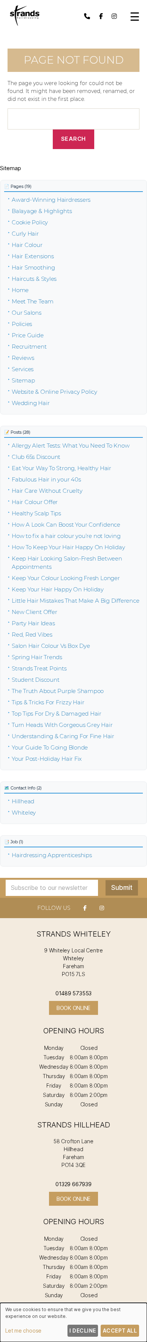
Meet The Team (33, 301)
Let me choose (23, 1330)
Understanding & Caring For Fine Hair (63, 736)
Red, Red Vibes (32, 634)
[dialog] (73, 1322)
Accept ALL (120, 1330)
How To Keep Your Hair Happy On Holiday (68, 547)
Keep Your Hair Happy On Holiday (58, 589)
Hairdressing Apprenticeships (52, 855)
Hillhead (23, 801)
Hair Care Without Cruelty (47, 490)
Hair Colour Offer (35, 502)
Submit (121, 887)
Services (23, 369)
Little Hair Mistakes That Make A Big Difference (75, 600)
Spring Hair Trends (37, 657)
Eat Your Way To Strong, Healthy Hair (61, 468)
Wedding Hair (30, 403)
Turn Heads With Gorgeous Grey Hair (62, 724)
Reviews (23, 357)
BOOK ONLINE (74, 1008)
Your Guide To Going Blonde (50, 747)
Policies (22, 324)
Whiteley (24, 812)
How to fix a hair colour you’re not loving (66, 535)
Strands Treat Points (39, 668)
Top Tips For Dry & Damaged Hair (56, 713)
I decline (82, 1330)
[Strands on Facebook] (101, 16)
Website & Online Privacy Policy (54, 391)
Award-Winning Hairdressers (51, 199)
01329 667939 (73, 1184)
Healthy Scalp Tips (36, 513)
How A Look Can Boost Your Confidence (66, 524)
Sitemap (23, 380)
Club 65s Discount (36, 456)
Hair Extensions (33, 256)
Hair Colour (27, 244)
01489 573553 (73, 993)
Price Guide (28, 335)
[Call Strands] (87, 16)
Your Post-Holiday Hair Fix (47, 758)
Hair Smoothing (33, 267)
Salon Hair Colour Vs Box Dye (51, 645)
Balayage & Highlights (42, 211)
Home (20, 290)
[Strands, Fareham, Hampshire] (25, 25)
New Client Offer (34, 611)
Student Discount (35, 679)
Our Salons (26, 312)
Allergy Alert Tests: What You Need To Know (71, 445)
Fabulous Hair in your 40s (46, 479)
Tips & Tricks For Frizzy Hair (48, 702)
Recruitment (29, 346)
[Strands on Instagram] (114, 16)
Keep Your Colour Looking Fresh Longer (66, 578)
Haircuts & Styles (34, 278)
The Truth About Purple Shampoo (58, 691)
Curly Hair (25, 233)
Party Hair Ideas (33, 623)
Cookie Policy (30, 222)
